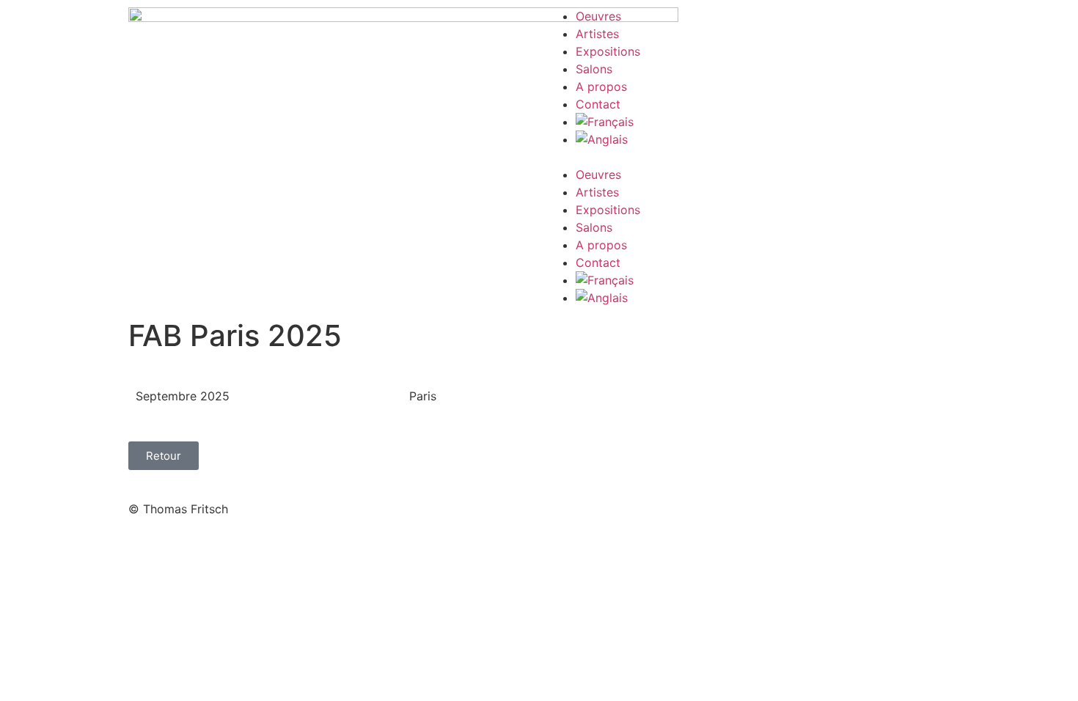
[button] (748, 157)
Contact (598, 104)
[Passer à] (763, 122)
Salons (594, 69)
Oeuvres (598, 16)
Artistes (597, 33)
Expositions (608, 51)
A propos (601, 86)
